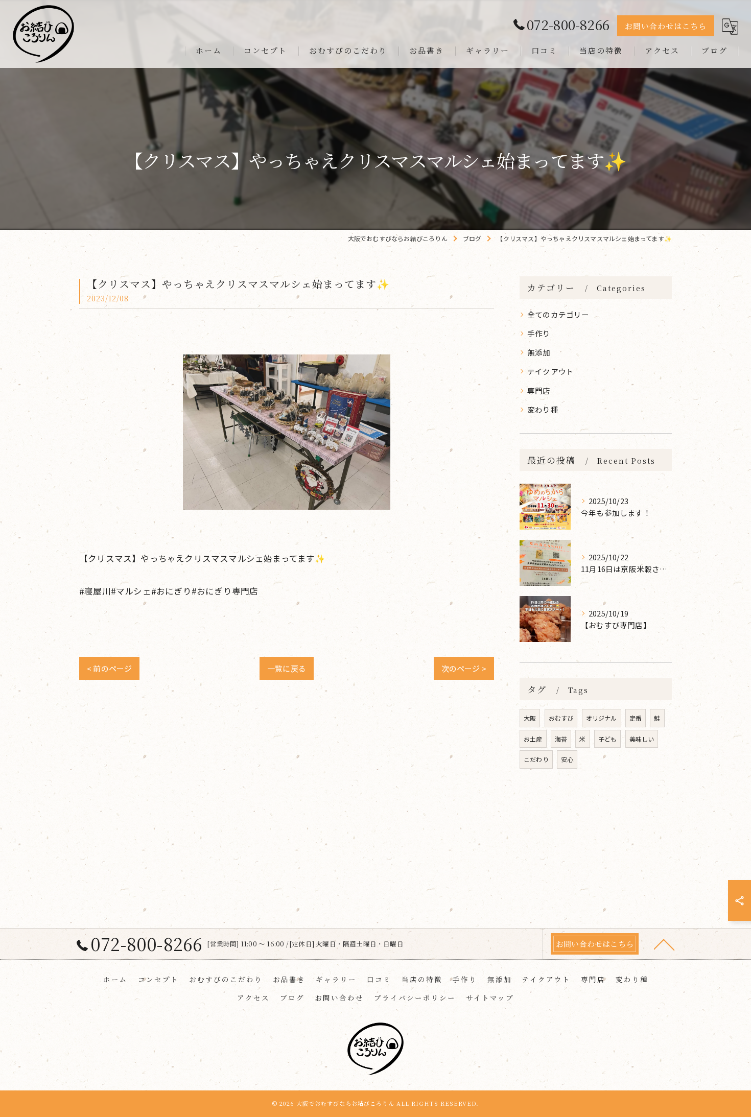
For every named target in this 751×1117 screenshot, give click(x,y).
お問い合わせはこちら (666, 25)
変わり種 (542, 409)
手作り (539, 333)
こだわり (536, 759)
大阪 (530, 718)
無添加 (539, 352)
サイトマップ (490, 997)
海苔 (561, 738)
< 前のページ (109, 668)
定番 (635, 718)
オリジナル (601, 718)
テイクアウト (550, 371)
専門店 (539, 390)
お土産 (533, 738)
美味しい (641, 738)
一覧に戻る (286, 668)
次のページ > (463, 668)
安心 (567, 759)
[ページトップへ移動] (664, 944)
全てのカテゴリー (558, 314)
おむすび (561, 718)
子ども (607, 738)
